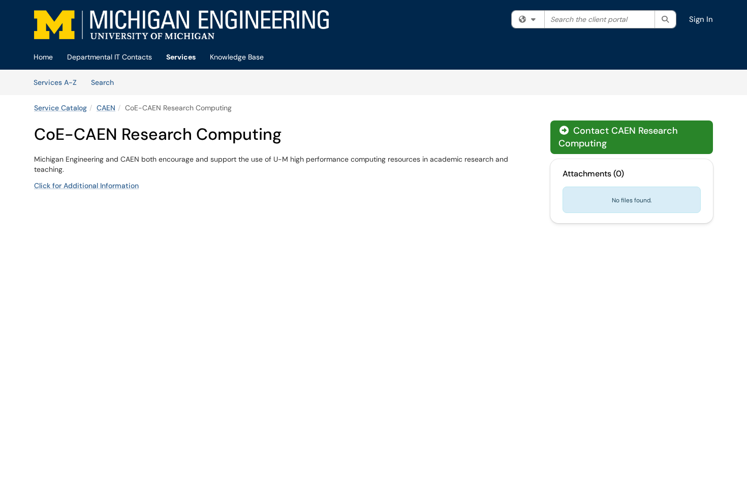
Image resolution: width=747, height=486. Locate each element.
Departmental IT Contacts (109, 57)
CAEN (106, 107)
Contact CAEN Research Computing (618, 137)
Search (106, 82)
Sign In (701, 19)
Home (43, 57)
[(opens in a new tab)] (181, 24)
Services (181, 57)
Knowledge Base (237, 57)
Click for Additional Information (86, 185)
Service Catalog (60, 107)
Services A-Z (55, 82)
